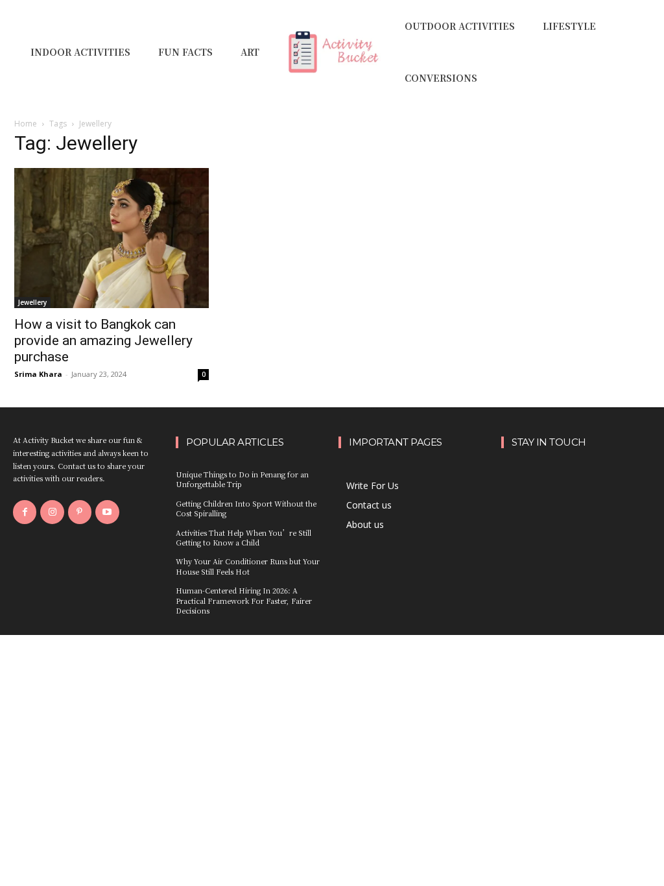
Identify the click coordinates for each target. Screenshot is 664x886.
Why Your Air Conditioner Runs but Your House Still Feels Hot (248, 566)
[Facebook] (24, 511)
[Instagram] (52, 511)
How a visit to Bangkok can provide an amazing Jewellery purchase (103, 341)
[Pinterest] (79, 511)
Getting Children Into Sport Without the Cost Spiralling (246, 508)
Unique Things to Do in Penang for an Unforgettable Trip (242, 479)
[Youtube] (107, 511)
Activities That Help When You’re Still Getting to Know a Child (243, 537)
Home (25, 123)
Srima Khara (38, 374)
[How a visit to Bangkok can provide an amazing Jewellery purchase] (111, 238)
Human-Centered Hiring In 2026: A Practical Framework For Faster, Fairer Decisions (244, 600)
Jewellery (32, 302)
